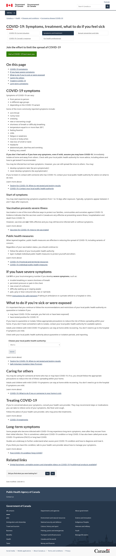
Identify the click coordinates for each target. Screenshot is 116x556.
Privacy (67, 551)
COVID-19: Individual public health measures (29, 264)
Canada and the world (48, 539)
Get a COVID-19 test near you (21, 54)
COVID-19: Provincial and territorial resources (29, 262)
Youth (77, 531)
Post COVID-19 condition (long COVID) (26, 453)
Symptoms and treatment (53, 33)
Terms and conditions (55, 551)
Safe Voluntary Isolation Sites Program (26, 364)
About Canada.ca (39, 551)
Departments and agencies (50, 511)
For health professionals (52, 38)
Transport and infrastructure (51, 535)
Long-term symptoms (19, 83)
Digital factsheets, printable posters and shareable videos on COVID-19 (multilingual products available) (53, 464)
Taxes (8, 543)
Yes (47, 473)
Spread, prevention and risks (88, 33)
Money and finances (48, 543)
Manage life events (81, 535)
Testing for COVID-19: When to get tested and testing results (35, 185)
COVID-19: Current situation (19, 33)
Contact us (10, 497)
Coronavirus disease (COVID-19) (52, 18)
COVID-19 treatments (19, 419)
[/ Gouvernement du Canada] (22, 5)
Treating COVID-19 (18, 80)
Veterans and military (82, 526)
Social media (10, 551)
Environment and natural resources (53, 518)
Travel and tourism (12, 526)
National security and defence (51, 522)
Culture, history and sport (49, 526)
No (53, 473)
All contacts (10, 511)
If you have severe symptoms (22, 72)
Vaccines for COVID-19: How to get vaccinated (29, 230)
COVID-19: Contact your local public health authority (32, 188)
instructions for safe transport (24, 295)
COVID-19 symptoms (19, 69)
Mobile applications (24, 551)
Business (9, 531)
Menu (10, 13)
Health (18, 18)
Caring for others (17, 78)
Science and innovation (83, 518)
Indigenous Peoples (82, 522)
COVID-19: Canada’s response (20, 38)
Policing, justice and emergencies (52, 531)
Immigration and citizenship (16, 522)
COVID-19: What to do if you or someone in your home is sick (35, 393)
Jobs (7, 518)
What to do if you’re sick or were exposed (27, 75)
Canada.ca (10, 18)
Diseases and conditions (30, 18)
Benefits (9, 535)
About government (81, 511)
